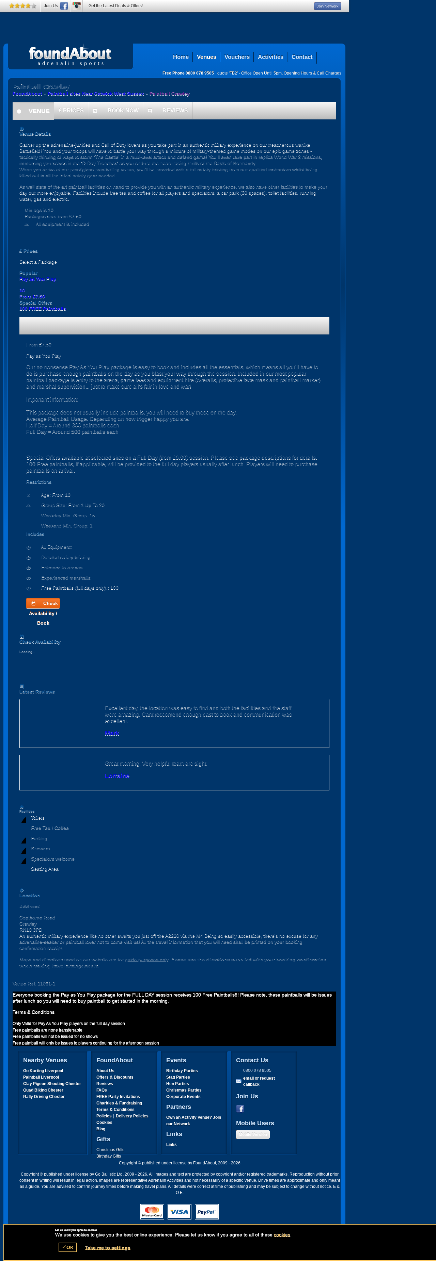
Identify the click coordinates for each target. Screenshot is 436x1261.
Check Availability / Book (43, 604)
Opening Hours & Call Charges (312, 73)
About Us (105, 1070)
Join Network (328, 6)
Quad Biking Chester (43, 1090)
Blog (100, 1129)
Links (171, 1144)
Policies (104, 1116)
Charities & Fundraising (119, 1103)
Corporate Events (183, 1096)
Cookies (104, 1122)
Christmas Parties (184, 1090)
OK (68, 1247)
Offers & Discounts (115, 1077)
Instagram (77, 6)
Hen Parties (177, 1083)
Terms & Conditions (115, 1109)
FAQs (101, 1090)
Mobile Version (253, 1134)
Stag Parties (178, 1077)
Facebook (241, 1108)
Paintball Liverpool (41, 1077)
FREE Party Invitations (118, 1096)
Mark (112, 733)
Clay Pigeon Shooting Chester (52, 1083)
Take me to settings (107, 1247)
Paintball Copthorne (70, 54)
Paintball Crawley (170, 93)
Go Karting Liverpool (43, 1070)
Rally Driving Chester (44, 1096)
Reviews (104, 1083)
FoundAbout (27, 93)
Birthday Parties (182, 1070)
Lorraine (117, 775)
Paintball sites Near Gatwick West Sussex (96, 93)
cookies (282, 1234)
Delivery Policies (132, 1116)
